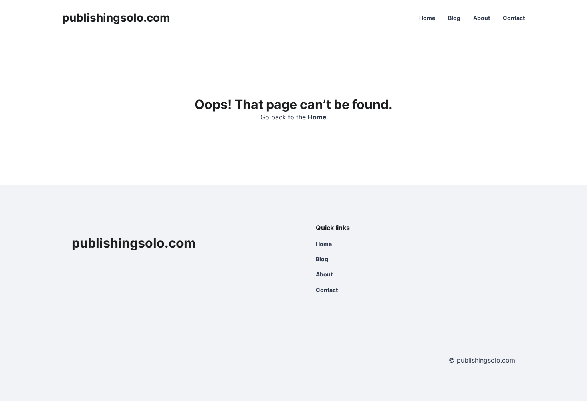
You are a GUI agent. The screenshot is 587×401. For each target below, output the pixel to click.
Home (427, 17)
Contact (514, 17)
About (481, 17)
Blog (454, 17)
